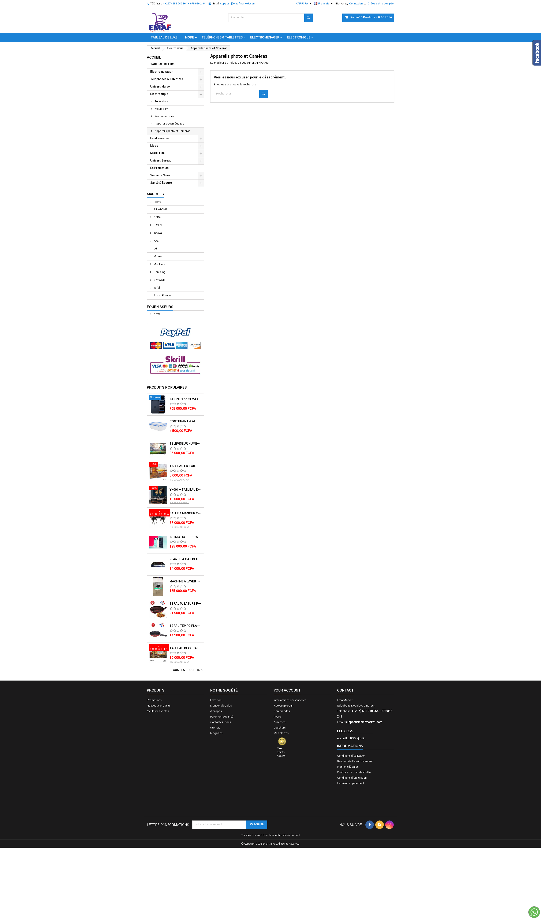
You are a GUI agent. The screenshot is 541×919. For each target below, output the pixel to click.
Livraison (215, 700)
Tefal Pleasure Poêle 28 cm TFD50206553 (185, 603)
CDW (156, 314)
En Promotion (159, 168)
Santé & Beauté (161, 183)
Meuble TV (161, 109)
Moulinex (159, 264)
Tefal (156, 287)
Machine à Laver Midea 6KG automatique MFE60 (185, 581)
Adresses (279, 722)
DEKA (157, 217)
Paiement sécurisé (222, 716)
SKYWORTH (160, 280)
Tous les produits (187, 670)
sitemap (215, 727)
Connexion (356, 3)
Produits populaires (167, 387)
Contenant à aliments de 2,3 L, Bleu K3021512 (185, 421)
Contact (345, 690)
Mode (189, 37)
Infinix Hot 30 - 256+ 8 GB (185, 537)
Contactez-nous (220, 722)
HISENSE (159, 225)
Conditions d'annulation (352, 778)
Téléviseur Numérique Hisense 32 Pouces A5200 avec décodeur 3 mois (185, 443)
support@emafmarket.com (237, 3)
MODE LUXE (158, 153)
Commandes (282, 711)
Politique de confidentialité (354, 772)
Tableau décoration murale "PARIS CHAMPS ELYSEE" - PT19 (185, 648)
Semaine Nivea (160, 175)
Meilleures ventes (158, 711)
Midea (157, 256)
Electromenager (264, 37)
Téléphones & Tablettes (222, 37)
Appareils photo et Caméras (172, 131)
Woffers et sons (164, 116)
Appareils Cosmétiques (169, 123)
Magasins (216, 733)
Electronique (298, 37)
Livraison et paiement (350, 783)
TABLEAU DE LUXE (164, 37)
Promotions (154, 700)
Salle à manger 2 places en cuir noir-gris (185, 513)
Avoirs (277, 716)
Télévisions (161, 101)
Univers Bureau (160, 160)
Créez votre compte (380, 3)
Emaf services (159, 138)
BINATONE (160, 209)
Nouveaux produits (158, 705)
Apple (157, 201)
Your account (287, 690)
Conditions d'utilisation (351, 756)
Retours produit (283, 705)
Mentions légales (221, 705)
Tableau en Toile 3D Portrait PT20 (185, 466)
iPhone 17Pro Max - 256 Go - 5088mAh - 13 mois (185, 399)
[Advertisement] (270, 853)
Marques (155, 194)
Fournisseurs (160, 307)
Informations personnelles (290, 700)
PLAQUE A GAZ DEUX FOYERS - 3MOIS (185, 559)
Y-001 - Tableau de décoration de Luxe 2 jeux (185, 489)
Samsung (159, 272)
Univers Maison (160, 86)
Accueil (154, 57)
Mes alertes (281, 733)
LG (155, 248)
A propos (216, 711)
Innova (157, 233)
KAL (155, 241)
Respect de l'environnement (355, 761)
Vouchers (280, 727)
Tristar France (162, 295)
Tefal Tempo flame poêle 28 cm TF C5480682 (185, 626)
